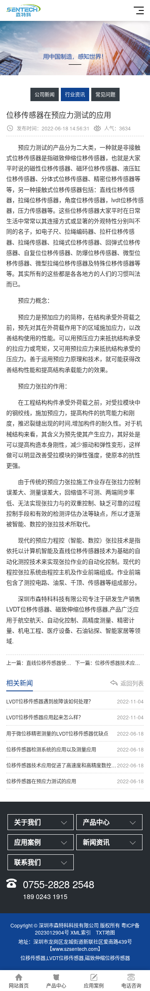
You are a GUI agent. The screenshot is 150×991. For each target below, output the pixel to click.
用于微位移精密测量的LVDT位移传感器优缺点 (75, 733)
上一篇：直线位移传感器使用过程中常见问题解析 (40, 662)
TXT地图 (105, 932)
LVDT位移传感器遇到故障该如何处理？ (75, 701)
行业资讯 (75, 94)
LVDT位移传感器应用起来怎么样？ (75, 717)
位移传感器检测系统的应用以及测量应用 (75, 749)
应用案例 (94, 985)
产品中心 (56, 985)
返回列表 (132, 683)
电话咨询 (131, 985)
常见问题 (105, 94)
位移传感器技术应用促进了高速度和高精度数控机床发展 (75, 765)
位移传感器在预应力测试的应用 (75, 781)
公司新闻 (45, 94)
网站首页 (19, 985)
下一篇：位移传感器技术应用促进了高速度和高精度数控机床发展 (109, 662)
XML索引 (80, 932)
